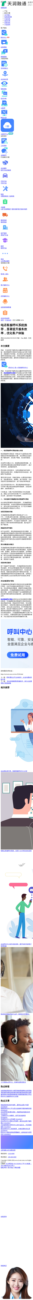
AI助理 (3, 108)
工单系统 (4, 145)
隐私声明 (4, 1167)
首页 (2, 320)
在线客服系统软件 (6, 1090)
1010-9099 (11, 1153)
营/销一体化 (4, 274)
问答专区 (7, 22)
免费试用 (4, 8)
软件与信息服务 (6, 170)
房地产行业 (4, 235)
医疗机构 (21, 209)
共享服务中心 (5, 296)
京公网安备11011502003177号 (15, 1163)
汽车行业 (4, 181)
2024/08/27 (19, 1119)
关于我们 (7, 15)
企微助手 (4, 155)
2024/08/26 (4, 1117)
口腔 (2, 209)
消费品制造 (4, 196)
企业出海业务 (5, 318)
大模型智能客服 (17, 1090)
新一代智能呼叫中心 (21, 367)
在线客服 (4, 47)
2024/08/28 (4, 1106)
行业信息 (7, 19)
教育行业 (4, 248)
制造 (2, 194)
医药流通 (15, 209)
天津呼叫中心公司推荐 (8, 1119)
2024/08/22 (7, 1134)
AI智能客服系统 (22, 1094)
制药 (25, 209)
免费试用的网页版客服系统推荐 (17, 1092)
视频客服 (4, 56)
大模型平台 (4, 134)
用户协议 (10, 1167)
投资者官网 (8, 17)
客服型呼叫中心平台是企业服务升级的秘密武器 (16, 1108)
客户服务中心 (5, 285)
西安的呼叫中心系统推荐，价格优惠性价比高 (15, 1129)
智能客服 (14, 1094)
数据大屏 (4, 117)
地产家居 (4, 233)
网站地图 (17, 1167)
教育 (2, 246)
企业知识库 (4, 79)
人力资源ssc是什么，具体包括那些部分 (13, 1082)
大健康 (3, 207)
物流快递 (4, 220)
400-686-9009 (12, 1157)
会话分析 (4, 98)
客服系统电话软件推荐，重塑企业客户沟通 (15, 1105)
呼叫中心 (4, 37)
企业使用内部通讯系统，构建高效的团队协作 (15, 1112)
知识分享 (7, 20)
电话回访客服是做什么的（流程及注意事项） (15, 1014)
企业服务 (4, 168)
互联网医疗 (7, 209)
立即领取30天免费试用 (8, 1150)
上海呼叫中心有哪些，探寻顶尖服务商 (13, 1115)
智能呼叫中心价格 (12, 1096)
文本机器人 (4, 68)
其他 (2, 259)
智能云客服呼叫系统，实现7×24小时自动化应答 (16, 851)
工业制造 (11, 196)
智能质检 (4, 89)
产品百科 (7, 24)
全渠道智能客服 (6, 307)
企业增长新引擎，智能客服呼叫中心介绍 (14, 771)
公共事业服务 (5, 261)
